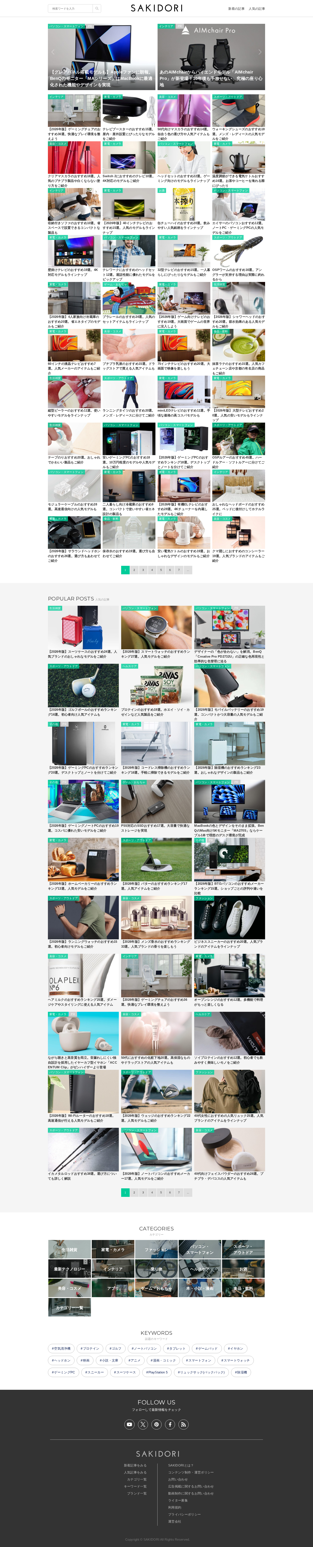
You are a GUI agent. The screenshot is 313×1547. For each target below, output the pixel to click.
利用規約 (174, 1507)
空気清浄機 (62, 1348)
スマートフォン (199, 1360)
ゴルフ (117, 1348)
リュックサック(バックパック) (202, 1372)
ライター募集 (178, 1500)
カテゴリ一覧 (137, 1479)
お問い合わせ (178, 1479)
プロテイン (91, 1348)
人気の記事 (257, 8)
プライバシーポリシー (184, 1514)
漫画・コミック (164, 1360)
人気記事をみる (135, 1472)
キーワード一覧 (135, 1486)
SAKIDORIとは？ (181, 1465)
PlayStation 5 (158, 1372)
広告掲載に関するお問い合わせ (191, 1486)
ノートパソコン (145, 1348)
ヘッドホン (62, 1360)
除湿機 (242, 1372)
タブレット (177, 1348)
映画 (86, 1360)
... (188, 570)
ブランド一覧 (137, 1493)
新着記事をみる (135, 1465)
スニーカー (96, 1372)
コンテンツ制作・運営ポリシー (191, 1472)
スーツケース (126, 1372)
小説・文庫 (110, 1360)
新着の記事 (236, 8)
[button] (53, 52)
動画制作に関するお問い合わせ (191, 1493)
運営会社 (174, 1521)
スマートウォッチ (237, 1360)
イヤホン (236, 1348)
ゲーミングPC (64, 1372)
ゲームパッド (208, 1348)
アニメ (136, 1360)
